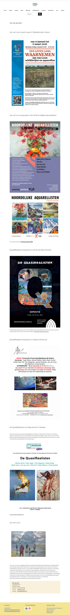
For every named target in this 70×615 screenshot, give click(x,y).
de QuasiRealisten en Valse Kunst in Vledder (28, 427)
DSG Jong (28, 10)
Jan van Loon (15, 523)
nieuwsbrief (50, 10)
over (57, 10)
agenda (16, 10)
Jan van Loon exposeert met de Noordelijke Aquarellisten (33, 115)
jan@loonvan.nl (21, 589)
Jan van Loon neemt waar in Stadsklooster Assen (30, 32)
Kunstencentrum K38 (27, 241)
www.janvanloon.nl (22, 591)
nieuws (10, 10)
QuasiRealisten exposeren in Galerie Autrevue (28, 340)
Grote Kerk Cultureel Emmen (41, 331)
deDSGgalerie (36, 10)
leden (22, 10)
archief (62, 10)
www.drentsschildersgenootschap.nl (12, 611)
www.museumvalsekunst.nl (17, 514)
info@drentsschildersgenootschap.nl (12, 609)
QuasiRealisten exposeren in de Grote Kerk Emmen (30, 250)
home (5, 10)
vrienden (44, 10)
